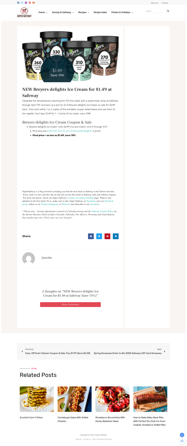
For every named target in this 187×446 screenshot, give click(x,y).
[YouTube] (33, 3)
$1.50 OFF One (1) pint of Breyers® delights (69, 131)
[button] (46, 12)
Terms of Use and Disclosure (102, 439)
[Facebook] (18, 3)
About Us (78, 439)
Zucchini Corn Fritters (31, 417)
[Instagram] (26, 3)
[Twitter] (22, 3)
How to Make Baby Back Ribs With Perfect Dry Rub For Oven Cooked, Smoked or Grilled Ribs (149, 421)
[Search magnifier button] (168, 11)
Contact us (87, 439)
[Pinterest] (30, 3)
